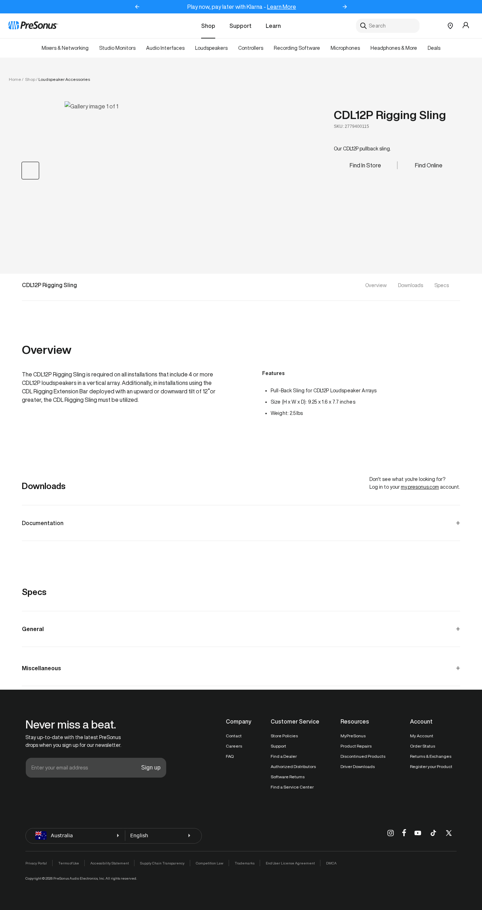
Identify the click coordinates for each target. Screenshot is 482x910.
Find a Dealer (284, 756)
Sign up (151, 768)
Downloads (410, 285)
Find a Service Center (292, 787)
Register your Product (431, 766)
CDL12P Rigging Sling (390, 114)
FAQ (230, 756)
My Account (421, 735)
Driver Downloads (358, 766)
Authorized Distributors (293, 766)
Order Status (422, 746)
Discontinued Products (363, 756)
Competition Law (209, 863)
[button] (180, 170)
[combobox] (388, 26)
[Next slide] (345, 7)
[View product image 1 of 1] (30, 170)
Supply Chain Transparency (162, 863)
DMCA (331, 863)
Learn (273, 26)
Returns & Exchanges (430, 756)
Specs (441, 285)
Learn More (281, 7)
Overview (376, 285)
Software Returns (288, 776)
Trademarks (244, 863)
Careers (234, 746)
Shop (208, 26)
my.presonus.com (420, 486)
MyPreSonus (353, 735)
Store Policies (284, 735)
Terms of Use (68, 863)
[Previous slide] (137, 7)
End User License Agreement (290, 863)
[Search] (363, 25)
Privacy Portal (36, 863)
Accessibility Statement (109, 863)
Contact (234, 735)
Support (240, 26)
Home (15, 79)
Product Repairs (356, 746)
